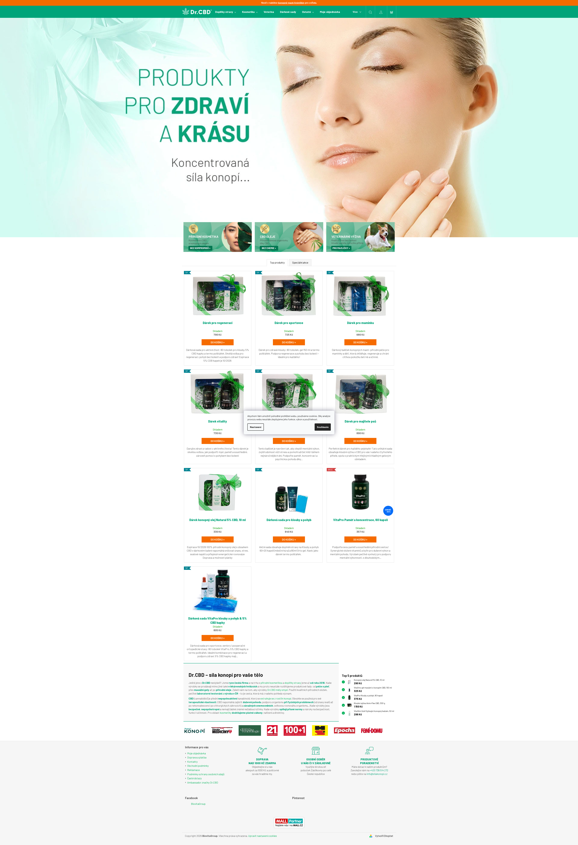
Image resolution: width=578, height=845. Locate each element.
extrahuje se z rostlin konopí (275, 698)
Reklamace (193, 769)
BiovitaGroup (198, 803)
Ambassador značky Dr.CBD (202, 782)
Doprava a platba (196, 757)
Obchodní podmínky (198, 765)
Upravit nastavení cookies (262, 835)
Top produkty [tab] (277, 262)
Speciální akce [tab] (300, 262)
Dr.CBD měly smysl (277, 689)
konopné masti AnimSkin (291, 3)
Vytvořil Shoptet (384, 835)
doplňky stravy (293, 682)
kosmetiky (225, 712)
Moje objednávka (196, 753)
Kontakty (192, 761)
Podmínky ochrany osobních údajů (205, 774)
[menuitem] (225, 12)
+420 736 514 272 (379, 770)
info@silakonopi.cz (377, 773)
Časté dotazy (194, 778)
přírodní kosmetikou (272, 682)
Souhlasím (323, 427)
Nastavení (255, 427)
